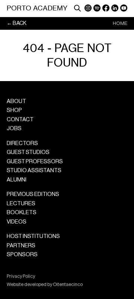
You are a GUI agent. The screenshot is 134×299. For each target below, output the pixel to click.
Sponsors (22, 254)
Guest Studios (28, 152)
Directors (22, 143)
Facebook (105, 8)
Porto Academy (37, 8)
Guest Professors (35, 161)
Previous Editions (33, 194)
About (16, 101)
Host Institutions (33, 236)
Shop (14, 110)
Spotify (96, 8)
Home (120, 23)
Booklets (21, 212)
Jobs (14, 128)
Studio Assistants (34, 170)
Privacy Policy (21, 276)
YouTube (123, 8)
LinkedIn (114, 8)
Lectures (21, 203)
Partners (21, 245)
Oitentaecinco (68, 284)
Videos (16, 222)
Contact (20, 119)
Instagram (88, 8)
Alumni (16, 180)
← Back (16, 23)
